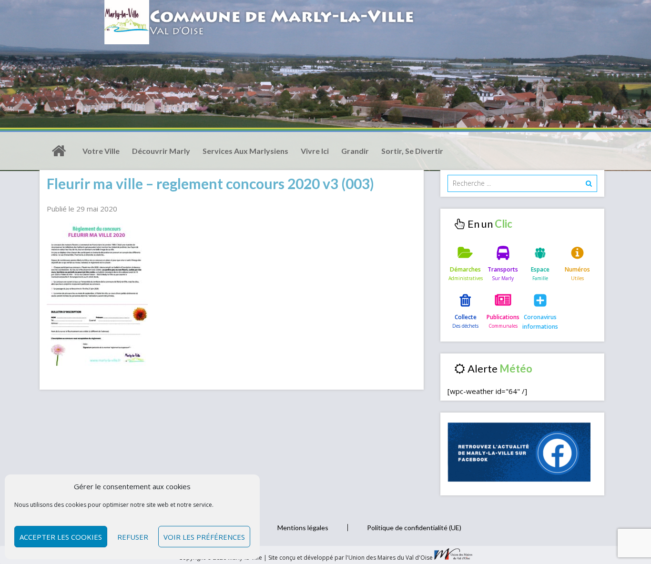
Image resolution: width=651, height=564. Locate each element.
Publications (503, 317)
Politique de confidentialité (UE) (414, 527)
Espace (540, 269)
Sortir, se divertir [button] (412, 150)
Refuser (132, 537)
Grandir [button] (355, 150)
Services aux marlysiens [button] (245, 150)
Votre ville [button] (101, 150)
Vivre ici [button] (315, 150)
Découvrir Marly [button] (161, 150)
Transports (503, 269)
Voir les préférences (204, 537)
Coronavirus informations (540, 322)
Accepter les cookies (61, 537)
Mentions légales (302, 527)
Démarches (465, 269)
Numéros (577, 269)
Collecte (466, 317)
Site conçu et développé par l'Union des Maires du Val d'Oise (350, 558)
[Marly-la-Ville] (59, 151)
